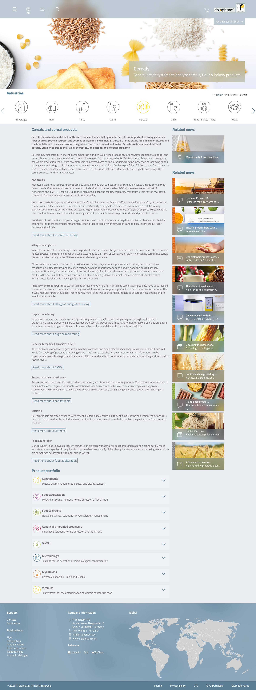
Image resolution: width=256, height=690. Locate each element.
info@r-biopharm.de (84, 635)
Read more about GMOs (47, 367)
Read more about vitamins (49, 430)
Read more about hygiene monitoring (56, 334)
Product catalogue (17, 655)
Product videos (15, 644)
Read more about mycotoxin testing (55, 235)
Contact (11, 620)
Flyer (9, 637)
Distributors (13, 623)
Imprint (158, 686)
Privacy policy (178, 686)
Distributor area (240, 686)
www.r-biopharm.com (84, 639)
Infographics (14, 641)
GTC (196, 686)
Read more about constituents (52, 400)
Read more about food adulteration (55, 460)
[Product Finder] (42, 9)
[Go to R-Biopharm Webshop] (206, 10)
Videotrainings (15, 652)
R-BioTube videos (16, 648)
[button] (253, 110)
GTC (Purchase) (214, 686)
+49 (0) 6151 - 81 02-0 (85, 631)
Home (219, 95)
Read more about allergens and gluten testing (61, 304)
